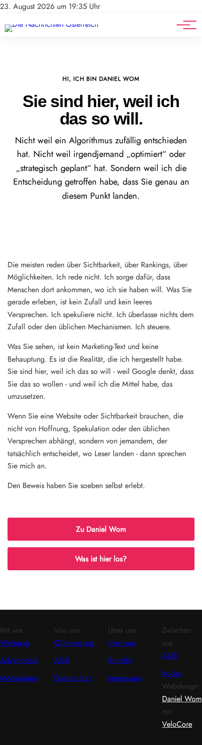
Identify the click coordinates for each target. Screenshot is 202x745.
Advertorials (19, 660)
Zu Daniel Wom (101, 529)
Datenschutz (73, 678)
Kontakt (119, 660)
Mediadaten (18, 678)
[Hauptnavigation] (183, 25)
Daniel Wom (182, 698)
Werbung (14, 642)
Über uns (122, 642)
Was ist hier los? (101, 558)
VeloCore (177, 724)
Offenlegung (74, 642)
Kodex (172, 673)
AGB (61, 660)
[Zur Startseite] (51, 24)
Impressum (124, 678)
